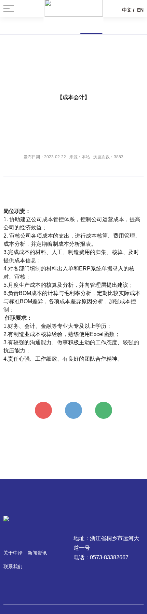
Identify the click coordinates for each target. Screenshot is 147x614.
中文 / (128, 10)
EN (140, 10)
